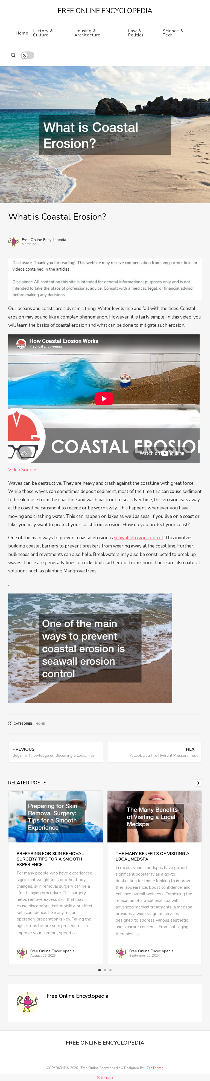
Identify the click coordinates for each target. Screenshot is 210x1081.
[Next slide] (198, 783)
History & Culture (43, 33)
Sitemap (105, 1078)
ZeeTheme (155, 1068)
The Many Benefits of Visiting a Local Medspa (152, 856)
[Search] (13, 55)
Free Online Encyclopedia (44, 239)
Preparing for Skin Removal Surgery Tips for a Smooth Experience (50, 859)
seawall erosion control (138, 538)
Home (22, 33)
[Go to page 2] (105, 970)
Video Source (22, 470)
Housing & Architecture (87, 33)
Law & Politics (136, 33)
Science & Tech (173, 33)
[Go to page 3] (110, 970)
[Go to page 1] (99, 970)
